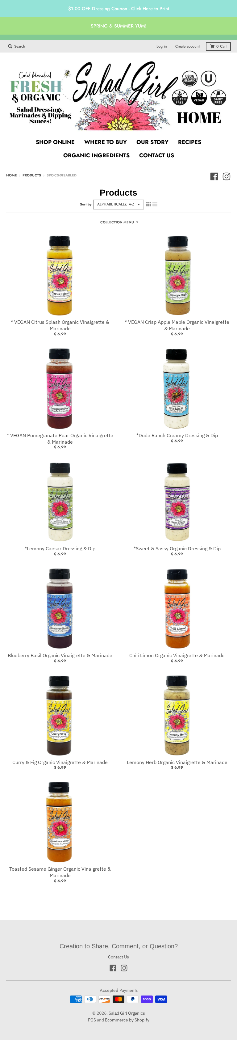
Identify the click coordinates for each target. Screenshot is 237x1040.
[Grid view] (148, 204)
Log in (161, 46)
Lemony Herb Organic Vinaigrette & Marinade (177, 762)
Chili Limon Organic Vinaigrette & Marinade (177, 655)
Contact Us (118, 957)
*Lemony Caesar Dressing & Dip (60, 548)
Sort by (86, 204)
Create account (187, 46)
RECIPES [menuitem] (189, 142)
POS (92, 1020)
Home (11, 175)
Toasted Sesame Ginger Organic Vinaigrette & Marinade (60, 872)
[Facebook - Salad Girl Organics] (214, 176)
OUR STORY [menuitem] (152, 142)
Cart (221, 46)
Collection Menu (117, 222)
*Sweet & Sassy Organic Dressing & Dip (177, 548)
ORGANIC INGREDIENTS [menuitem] (96, 155)
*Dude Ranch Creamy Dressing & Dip (177, 435)
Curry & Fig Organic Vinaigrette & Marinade (60, 762)
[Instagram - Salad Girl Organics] (226, 176)
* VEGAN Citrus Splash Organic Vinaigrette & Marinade (60, 325)
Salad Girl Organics (127, 1013)
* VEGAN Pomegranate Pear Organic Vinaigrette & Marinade (60, 438)
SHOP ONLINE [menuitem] (55, 142)
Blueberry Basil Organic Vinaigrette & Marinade (60, 655)
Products (32, 175)
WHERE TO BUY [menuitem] (105, 142)
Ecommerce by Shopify (127, 1020)
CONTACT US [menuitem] (156, 155)
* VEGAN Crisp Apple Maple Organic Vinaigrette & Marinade (177, 325)
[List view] (154, 204)
